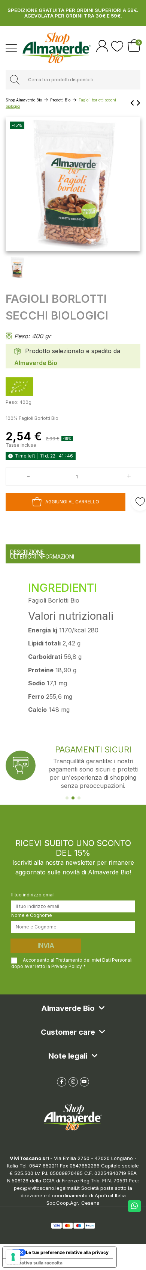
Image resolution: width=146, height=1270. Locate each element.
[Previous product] (133, 103)
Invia (45, 945)
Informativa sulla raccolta (35, 1263)
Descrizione (27, 552)
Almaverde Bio (35, 363)
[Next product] (138, 103)
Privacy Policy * (68, 966)
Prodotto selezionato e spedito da (72, 351)
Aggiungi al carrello (72, 501)
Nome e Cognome (31, 915)
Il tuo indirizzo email (33, 895)
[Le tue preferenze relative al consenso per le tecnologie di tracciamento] (13, 1257)
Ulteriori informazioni (42, 557)
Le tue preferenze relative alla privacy (67, 1252)
